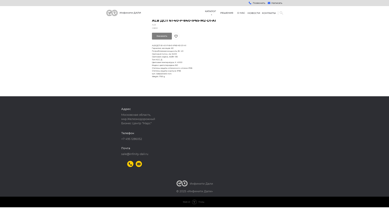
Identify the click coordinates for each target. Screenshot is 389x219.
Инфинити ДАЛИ (130, 12)
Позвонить (259, 3)
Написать (276, 3)
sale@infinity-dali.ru (134, 154)
